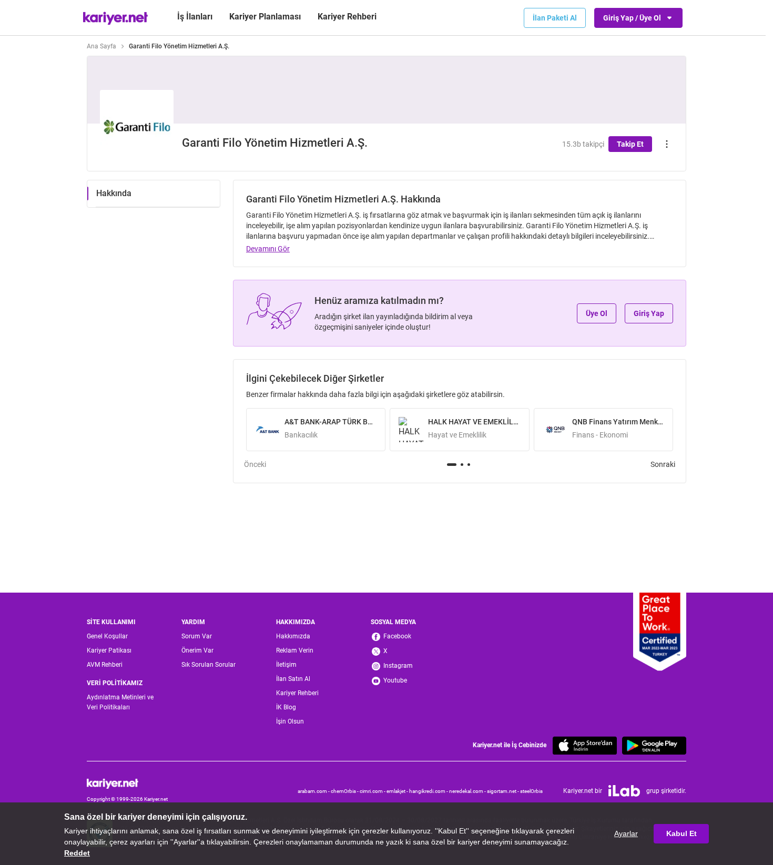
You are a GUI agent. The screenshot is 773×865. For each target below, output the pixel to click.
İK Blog (286, 707)
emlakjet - (398, 791)
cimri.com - (373, 791)
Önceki (255, 464)
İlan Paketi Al (555, 18)
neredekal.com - (468, 791)
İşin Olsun (290, 721)
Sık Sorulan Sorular (208, 664)
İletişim (286, 664)
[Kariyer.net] (127, 783)
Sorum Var (196, 636)
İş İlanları (194, 17)
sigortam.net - (503, 791)
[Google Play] (654, 745)
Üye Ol (596, 313)
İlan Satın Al (293, 679)
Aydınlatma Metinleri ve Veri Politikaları (120, 702)
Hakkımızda (293, 636)
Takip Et (630, 144)
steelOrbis (531, 791)
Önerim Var (197, 650)
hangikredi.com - (429, 791)
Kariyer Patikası (109, 650)
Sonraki (662, 464)
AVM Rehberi (105, 664)
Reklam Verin (294, 650)
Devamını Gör (268, 249)
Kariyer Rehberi (297, 693)
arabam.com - (314, 791)
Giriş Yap (649, 313)
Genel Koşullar (107, 636)
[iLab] (624, 791)
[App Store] (585, 745)
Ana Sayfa (101, 46)
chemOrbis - (345, 791)
